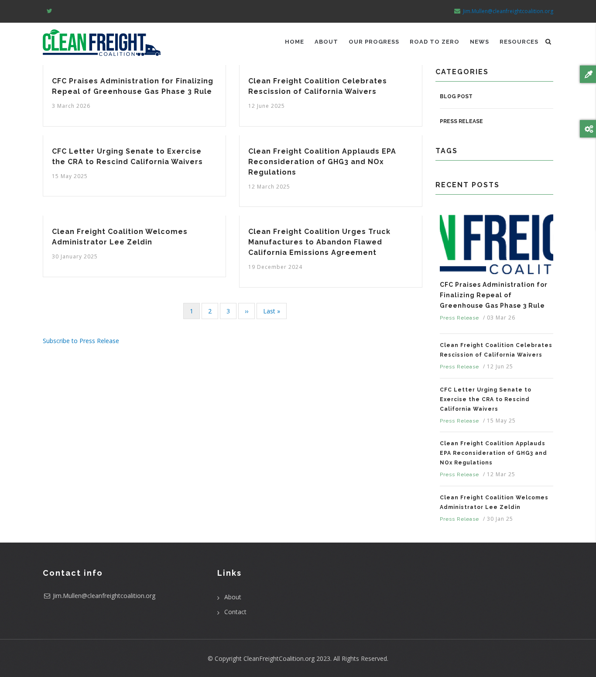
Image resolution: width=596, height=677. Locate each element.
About (232, 597)
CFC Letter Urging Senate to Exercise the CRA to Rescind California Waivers (485, 399)
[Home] (102, 39)
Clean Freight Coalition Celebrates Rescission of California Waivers (496, 350)
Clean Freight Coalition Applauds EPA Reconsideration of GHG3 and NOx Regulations (493, 453)
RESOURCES (519, 41)
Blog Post (456, 96)
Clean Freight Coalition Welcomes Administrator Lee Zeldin (494, 502)
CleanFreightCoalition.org (279, 658)
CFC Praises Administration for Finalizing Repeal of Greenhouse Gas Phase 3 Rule (494, 295)
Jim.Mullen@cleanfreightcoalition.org (508, 11)
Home (294, 41)
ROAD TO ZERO (434, 41)
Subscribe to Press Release (81, 341)
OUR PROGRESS (374, 41)
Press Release (461, 121)
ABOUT (326, 41)
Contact (235, 612)
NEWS (479, 41)
